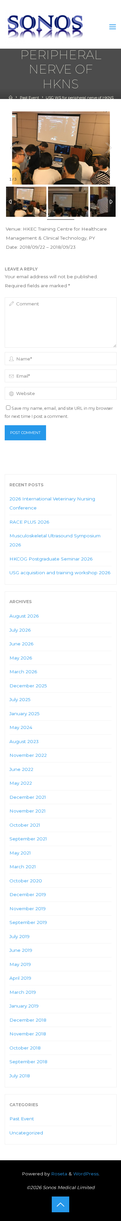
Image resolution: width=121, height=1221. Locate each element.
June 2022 (21, 769)
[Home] (10, 97)
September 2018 (28, 1061)
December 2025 (28, 685)
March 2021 (22, 866)
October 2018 (25, 1048)
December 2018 (27, 1020)
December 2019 (27, 894)
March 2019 (22, 992)
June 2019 (20, 950)
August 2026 (24, 616)
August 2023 (24, 741)
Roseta (58, 1173)
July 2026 (20, 630)
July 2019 (19, 936)
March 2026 (23, 671)
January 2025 (24, 713)
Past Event (29, 97)
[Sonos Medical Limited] (45, 27)
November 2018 (27, 1033)
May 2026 (20, 658)
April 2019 (20, 978)
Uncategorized (26, 1132)
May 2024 (20, 727)
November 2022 (28, 755)
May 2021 (20, 853)
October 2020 (25, 880)
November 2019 (27, 908)
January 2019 (24, 1006)
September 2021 (28, 838)
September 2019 (28, 922)
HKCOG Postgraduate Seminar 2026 (50, 558)
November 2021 (27, 811)
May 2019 (20, 964)
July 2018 (19, 1075)
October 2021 (24, 825)
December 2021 (27, 797)
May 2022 (20, 783)
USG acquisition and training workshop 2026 (59, 572)
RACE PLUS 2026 (29, 522)
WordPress (85, 1173)
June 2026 (21, 643)
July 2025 (20, 699)
